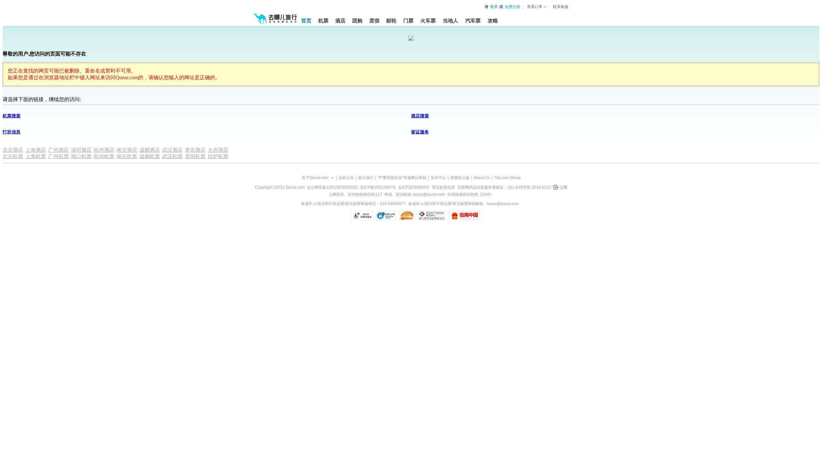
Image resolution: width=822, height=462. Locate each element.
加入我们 (365, 177)
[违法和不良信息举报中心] (432, 215)
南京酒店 (127, 150)
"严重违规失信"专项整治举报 (402, 177)
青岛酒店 (195, 150)
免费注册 (512, 6)
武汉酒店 (172, 150)
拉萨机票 (218, 156)
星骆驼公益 (459, 177)
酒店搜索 (420, 116)
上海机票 (35, 156)
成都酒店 (149, 150)
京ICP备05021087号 (378, 187)
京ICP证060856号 (414, 187)
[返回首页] (275, 16)
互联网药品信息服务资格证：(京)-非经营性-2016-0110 (504, 187)
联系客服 (560, 6)
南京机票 (127, 156)
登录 (494, 6)
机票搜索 (12, 116)
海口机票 (81, 156)
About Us (482, 177)
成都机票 (149, 156)
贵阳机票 (195, 156)
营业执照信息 (443, 187)
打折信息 (12, 132)
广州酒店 (58, 150)
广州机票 (58, 156)
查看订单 (534, 6)
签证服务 (420, 132)
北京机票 (13, 156)
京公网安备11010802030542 (332, 187)
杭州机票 (104, 156)
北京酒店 (13, 150)
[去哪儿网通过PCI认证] (407, 215)
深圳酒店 (81, 150)
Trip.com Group (507, 177)
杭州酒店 (104, 150)
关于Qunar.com (315, 177)
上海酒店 (35, 150)
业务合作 (346, 177)
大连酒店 (218, 150)
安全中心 (438, 177)
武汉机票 (172, 156)
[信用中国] (464, 215)
